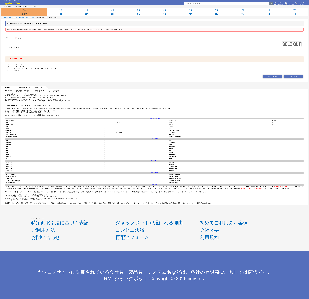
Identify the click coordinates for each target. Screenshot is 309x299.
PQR (190, 14)
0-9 (294, 14)
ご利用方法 (43, 230)
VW (242, 14)
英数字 (24, 14)
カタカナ (24, 10)
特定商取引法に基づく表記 (60, 222)
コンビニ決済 (130, 230)
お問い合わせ (293, 76)
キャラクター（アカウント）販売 (26, 17)
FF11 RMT (15, 17)
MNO (164, 14)
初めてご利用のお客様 (224, 222)
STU (216, 14)
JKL (138, 14)
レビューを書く (272, 76)
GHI (112, 14)
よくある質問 (290, 4)
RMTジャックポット (126, 278)
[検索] (271, 3)
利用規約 (209, 237)
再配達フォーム (132, 237)
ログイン (281, 2)
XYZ (268, 14)
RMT (10, 17)
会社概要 (209, 230)
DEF (86, 14)
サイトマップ (5, 17)
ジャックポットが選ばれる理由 (149, 222)
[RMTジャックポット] (13, 3)
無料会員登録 (279, 4)
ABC (60, 14)
